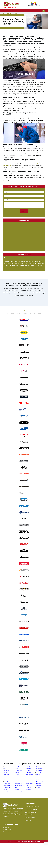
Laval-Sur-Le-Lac (18, 783)
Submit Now (24, 211)
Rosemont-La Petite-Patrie (29, 784)
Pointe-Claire (28, 776)
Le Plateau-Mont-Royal (19, 785)
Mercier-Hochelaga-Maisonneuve (18, 792)
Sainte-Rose (38, 772)
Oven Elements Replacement (31, 810)
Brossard (5, 776)
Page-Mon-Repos (29, 772)
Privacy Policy (28, 820)
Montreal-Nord (28, 768)
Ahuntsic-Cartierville (8, 766)
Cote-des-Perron (7, 787)
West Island (38, 785)
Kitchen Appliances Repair (31, 809)
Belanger (5, 772)
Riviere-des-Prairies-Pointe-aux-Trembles (29, 780)
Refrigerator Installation (30, 817)
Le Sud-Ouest (17, 787)
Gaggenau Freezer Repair (11, 13)
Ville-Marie (38, 779)
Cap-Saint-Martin (7, 777)
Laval (16, 781)
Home (4, 13)
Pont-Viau (27, 777)
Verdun (37, 777)
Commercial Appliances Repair (32, 806)
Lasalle (16, 779)
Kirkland (16, 768)
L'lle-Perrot (17, 774)
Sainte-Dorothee (39, 770)
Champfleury (6, 779)
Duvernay (6, 791)
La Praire (16, 776)
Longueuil (17, 789)
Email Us (7, 827)
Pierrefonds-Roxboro (29, 774)
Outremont (28, 770)
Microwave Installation (30, 816)
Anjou (5, 768)
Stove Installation (28, 819)
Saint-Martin (38, 766)
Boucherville (6, 774)
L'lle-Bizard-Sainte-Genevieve (18, 771)
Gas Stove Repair (28, 807)
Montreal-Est (28, 766)
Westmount (38, 787)
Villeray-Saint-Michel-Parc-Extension (40, 782)
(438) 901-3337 (8, 829)
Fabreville (6, 792)
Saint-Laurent (28, 791)
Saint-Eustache (28, 789)
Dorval (5, 789)
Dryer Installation (28, 814)
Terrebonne (38, 776)
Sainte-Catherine (39, 768)
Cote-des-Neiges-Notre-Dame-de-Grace (8, 784)
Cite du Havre (6, 781)
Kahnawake (17, 766)
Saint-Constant (28, 787)
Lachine (16, 777)
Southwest (38, 774)
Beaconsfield (6, 770)
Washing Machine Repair (30, 812)
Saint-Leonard (28, 792)
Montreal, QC (8, 831)
